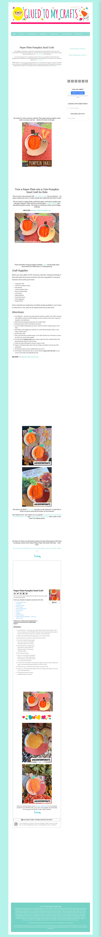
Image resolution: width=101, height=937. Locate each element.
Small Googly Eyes (21, 608)
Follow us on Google (77, 93)
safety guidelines (39, 54)
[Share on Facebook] (23, 593)
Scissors (18, 611)
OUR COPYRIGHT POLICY (78, 55)
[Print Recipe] (26, 593)
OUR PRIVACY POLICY (78, 49)
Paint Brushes (19, 610)
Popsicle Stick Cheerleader (52, 515)
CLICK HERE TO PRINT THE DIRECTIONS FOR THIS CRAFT (37, 819)
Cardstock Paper (20, 605)
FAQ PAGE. (59, 65)
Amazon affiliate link (42, 806)
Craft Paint (18, 603)
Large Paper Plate (21, 602)
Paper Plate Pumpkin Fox (42, 210)
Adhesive (18, 613)
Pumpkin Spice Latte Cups (40, 516)
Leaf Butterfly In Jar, (20, 516)
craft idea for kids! (40, 196)
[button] (21, 593)
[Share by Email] (15, 593)
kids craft (30, 509)
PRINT (55, 602)
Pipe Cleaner (20, 607)
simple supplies (51, 203)
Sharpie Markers (20, 615)
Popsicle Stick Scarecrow (30, 357)
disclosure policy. (39, 59)
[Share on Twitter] (18, 593)
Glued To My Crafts (50, 14)
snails (45, 265)
